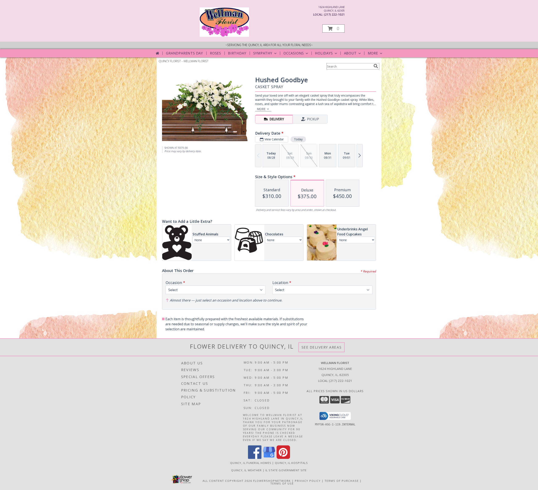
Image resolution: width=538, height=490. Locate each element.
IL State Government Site (286, 470)
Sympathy (262, 53)
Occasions (294, 53)
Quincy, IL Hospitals (291, 463)
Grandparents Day (184, 53)
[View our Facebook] (254, 458)
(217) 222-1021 (334, 14)
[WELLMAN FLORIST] (224, 36)
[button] (333, 28)
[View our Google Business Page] (269, 458)
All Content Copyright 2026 (227, 481)
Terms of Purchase (342, 481)
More (373, 53)
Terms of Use (282, 483)
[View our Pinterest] (283, 458)
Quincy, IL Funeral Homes (250, 463)
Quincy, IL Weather (246, 470)
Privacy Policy (308, 481)
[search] (375, 66)
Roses (215, 53)
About (350, 53)
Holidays (324, 53)
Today (298, 139)
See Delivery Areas (322, 347)
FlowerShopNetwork (272, 481)
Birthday (237, 53)
